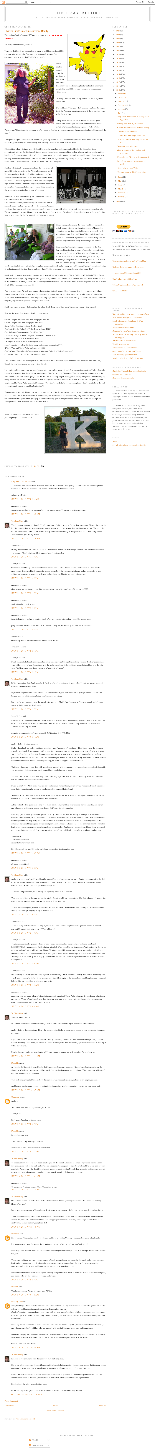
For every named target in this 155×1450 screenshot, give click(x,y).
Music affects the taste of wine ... (125, 347)
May (120, 180)
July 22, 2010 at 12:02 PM (25, 853)
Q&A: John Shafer (119, 290)
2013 (118, 78)
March (121, 188)
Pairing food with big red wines (130, 123)
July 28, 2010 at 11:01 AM (25, 1176)
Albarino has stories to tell (123, 327)
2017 (118, 62)
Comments (38, 1445)
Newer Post (9, 1405)
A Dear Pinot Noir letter (127, 131)
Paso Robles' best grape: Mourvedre (127, 317)
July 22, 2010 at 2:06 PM (25, 914)
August (121, 109)
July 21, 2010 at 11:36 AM (25, 514)
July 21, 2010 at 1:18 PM (25, 556)
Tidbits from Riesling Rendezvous (131, 135)
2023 (118, 38)
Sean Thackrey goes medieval (124, 354)
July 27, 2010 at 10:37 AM (25, 1090)
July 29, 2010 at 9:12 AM (25, 1294)
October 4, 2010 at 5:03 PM (27, 1394)
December (122, 93)
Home (55, 1405)
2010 (118, 90)
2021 (118, 46)
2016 (118, 66)
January (121, 196)
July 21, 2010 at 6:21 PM (25, 672)
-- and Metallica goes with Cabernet (127, 351)
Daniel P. (15, 1062)
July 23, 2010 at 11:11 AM (25, 1056)
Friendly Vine (17, 1301)
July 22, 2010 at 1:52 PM (25, 868)
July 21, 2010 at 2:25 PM (25, 608)
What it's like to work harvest (124, 340)
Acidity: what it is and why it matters (127, 358)
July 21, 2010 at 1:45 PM (25, 578)
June (120, 176)
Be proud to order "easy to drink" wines (128, 330)
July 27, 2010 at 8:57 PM (25, 1124)
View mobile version (55, 1410)
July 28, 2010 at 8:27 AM (25, 1151)
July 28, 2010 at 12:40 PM (25, 1189)
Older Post (102, 1405)
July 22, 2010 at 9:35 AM (25, 736)
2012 (118, 82)
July (120, 113)
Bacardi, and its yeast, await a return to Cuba (130, 314)
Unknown (15, 1097)
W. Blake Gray (17, 520)
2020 (118, 50)
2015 (118, 70)
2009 (118, 201)
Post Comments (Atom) (25, 1418)
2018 (118, 58)
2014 (118, 74)
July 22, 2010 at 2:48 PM (25, 932)
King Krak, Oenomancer (21, 481)
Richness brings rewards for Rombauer (128, 267)
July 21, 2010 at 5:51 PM (25, 650)
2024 (118, 34)
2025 (118, 30)
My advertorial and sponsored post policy (129, 445)
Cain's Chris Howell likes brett (124, 278)
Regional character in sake (123, 377)
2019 (118, 54)
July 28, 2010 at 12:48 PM (25, 1226)
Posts (35, 1440)
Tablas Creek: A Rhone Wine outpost (127, 284)
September (122, 105)
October (121, 101)
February (122, 192)
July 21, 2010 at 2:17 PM (25, 593)
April (120, 184)
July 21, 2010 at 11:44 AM (25, 538)
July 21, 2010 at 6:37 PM (25, 709)
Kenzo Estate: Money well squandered (133, 157)
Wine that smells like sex (127, 146)
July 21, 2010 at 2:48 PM (25, 629)
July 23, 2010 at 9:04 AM (25, 1006)
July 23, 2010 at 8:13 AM (25, 985)
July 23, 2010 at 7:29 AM (25, 963)
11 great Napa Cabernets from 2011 (126, 273)
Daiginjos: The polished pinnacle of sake (129, 371)
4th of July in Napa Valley (128, 168)
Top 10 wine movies (120, 344)
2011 (118, 86)
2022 (118, 42)
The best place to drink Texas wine (131, 171)
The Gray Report (77, 12)
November (122, 97)
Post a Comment (11, 1401)
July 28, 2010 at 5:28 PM (25, 1279)
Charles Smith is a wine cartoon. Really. (133, 127)
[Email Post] (42, 466)
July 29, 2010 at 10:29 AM (25, 1347)
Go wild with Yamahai (121, 374)
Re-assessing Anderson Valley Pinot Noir (129, 261)
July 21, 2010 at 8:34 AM (25, 499)
